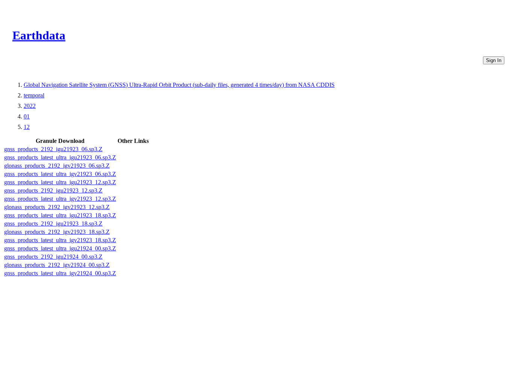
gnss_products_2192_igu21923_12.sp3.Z (53, 190)
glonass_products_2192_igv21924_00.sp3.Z (57, 265)
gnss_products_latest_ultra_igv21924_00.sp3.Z (60, 273)
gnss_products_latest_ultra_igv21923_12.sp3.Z (60, 199)
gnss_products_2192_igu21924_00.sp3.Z (53, 256)
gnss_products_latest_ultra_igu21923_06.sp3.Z (60, 157)
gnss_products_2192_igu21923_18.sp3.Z (53, 223)
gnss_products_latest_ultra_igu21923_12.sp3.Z (60, 182)
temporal (34, 95)
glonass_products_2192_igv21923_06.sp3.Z (57, 165)
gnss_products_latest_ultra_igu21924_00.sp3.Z (60, 248)
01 (27, 116)
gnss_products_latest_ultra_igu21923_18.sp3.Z (60, 215)
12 (27, 127)
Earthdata (38, 35)
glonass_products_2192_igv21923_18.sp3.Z (57, 232)
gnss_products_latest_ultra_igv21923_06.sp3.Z (60, 174)
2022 (30, 106)
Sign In (493, 60)
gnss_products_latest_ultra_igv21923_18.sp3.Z (60, 240)
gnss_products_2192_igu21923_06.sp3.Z (53, 149)
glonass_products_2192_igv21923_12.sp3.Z (57, 207)
